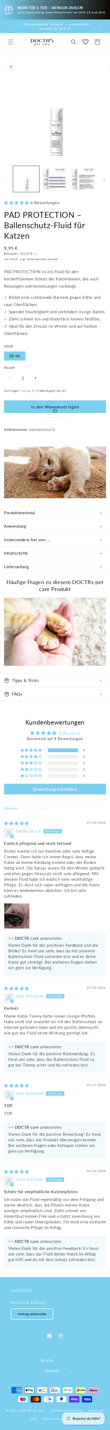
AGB (33, 1418)
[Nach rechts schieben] (104, 180)
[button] (11, 42)
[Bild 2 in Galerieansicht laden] (55, 179)
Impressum (96, 1410)
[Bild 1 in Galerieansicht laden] (26, 179)
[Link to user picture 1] (17, 916)
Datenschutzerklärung (67, 1410)
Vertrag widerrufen (32, 1314)
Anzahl (9, 367)
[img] (16, 823)
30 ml (14, 356)
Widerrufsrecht (53, 1418)
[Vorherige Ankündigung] (10, 26)
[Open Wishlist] (85, 42)
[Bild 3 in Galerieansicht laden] (83, 179)
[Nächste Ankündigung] (100, 26)
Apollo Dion (21, 1290)
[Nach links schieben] (6, 180)
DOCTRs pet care (32, 1410)
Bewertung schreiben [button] (55, 788)
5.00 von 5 (69, 733)
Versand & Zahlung (27, 1302)
